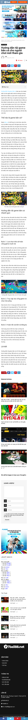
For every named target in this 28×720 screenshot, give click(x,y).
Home (2, 40)
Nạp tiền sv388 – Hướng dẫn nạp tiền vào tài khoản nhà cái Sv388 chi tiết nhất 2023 (13, 400)
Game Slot (4, 662)
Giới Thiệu (17, 716)
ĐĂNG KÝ (14, 2)
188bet (8, 581)
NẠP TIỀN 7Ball (5, 682)
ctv (6, 56)
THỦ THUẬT (7, 40)
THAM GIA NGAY (22, 2)
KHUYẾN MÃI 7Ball (6, 679)
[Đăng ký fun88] (14, 541)
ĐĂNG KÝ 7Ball (5, 677)
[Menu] (2, 2)
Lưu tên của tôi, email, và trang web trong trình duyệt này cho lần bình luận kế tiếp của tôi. (14, 515)
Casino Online (5, 660)
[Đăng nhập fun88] (14, 33)
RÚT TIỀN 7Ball (5, 684)
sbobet (7, 587)
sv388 (6, 588)
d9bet (8, 572)
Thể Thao (4, 665)
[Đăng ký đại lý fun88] (14, 9)
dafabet (7, 567)
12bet (6, 569)
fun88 (6, 578)
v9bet (6, 585)
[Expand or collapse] (25, 87)
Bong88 (9, 563)
